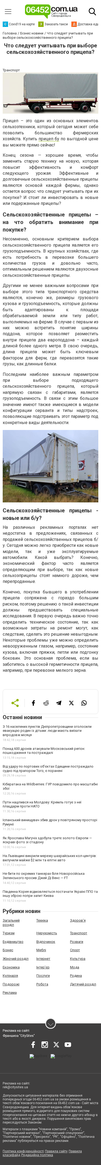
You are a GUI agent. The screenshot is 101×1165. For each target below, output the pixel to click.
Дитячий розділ (83, 984)
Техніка (42, 920)
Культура (77, 959)
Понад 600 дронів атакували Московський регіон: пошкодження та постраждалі (44, 751)
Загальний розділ (11, 922)
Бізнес (8, 950)
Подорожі (11, 984)
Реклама (10, 993)
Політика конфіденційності (23, 1151)
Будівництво (13, 942)
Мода (74, 967)
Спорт (75, 950)
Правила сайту (56, 1151)
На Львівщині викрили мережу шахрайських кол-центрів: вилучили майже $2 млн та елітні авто (50, 858)
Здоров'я (78, 920)
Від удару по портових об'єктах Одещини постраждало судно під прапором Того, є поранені (48, 768)
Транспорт (78, 933)
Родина (76, 976)
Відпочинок (45, 942)
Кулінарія (10, 976)
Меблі (41, 950)
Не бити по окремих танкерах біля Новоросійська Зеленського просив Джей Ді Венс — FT (44, 876)
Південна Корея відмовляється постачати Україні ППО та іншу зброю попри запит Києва (50, 894)
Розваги (76, 942)
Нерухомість (46, 933)
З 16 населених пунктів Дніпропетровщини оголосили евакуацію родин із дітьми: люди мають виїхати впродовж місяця (47, 731)
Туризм (9, 933)
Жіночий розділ (16, 959)
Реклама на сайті (16, 1031)
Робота (42, 984)
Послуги (43, 976)
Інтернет (43, 959)
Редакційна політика (37, 1155)
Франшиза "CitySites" (19, 1036)
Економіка (11, 967)
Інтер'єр (43, 967)
